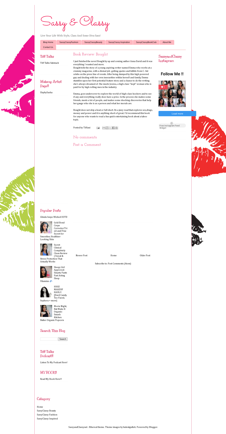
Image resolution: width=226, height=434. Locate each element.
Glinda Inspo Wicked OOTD (53, 217)
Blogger (153, 427)
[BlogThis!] (107, 128)
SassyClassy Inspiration (119, 42)
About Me (167, 42)
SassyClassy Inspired (47, 419)
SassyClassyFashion (68, 42)
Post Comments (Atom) (119, 264)
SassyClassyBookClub (146, 42)
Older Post (145, 255)
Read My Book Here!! (51, 379)
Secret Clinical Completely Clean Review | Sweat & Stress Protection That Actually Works (53, 253)
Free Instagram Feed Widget (169, 126)
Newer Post (81, 255)
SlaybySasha (46, 92)
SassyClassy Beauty (46, 411)
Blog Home (48, 42)
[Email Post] (97, 128)
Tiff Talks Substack (49, 63)
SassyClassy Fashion (47, 415)
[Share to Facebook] (113, 128)
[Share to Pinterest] (116, 128)
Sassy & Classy (74, 22)
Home (114, 255)
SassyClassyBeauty (93, 42)
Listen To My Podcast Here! (54, 362)
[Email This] (104, 128)
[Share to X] (110, 128)
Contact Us (48, 47)
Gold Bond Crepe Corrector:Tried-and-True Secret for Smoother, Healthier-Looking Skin (53, 231)
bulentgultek (129, 427)
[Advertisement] (113, 237)
